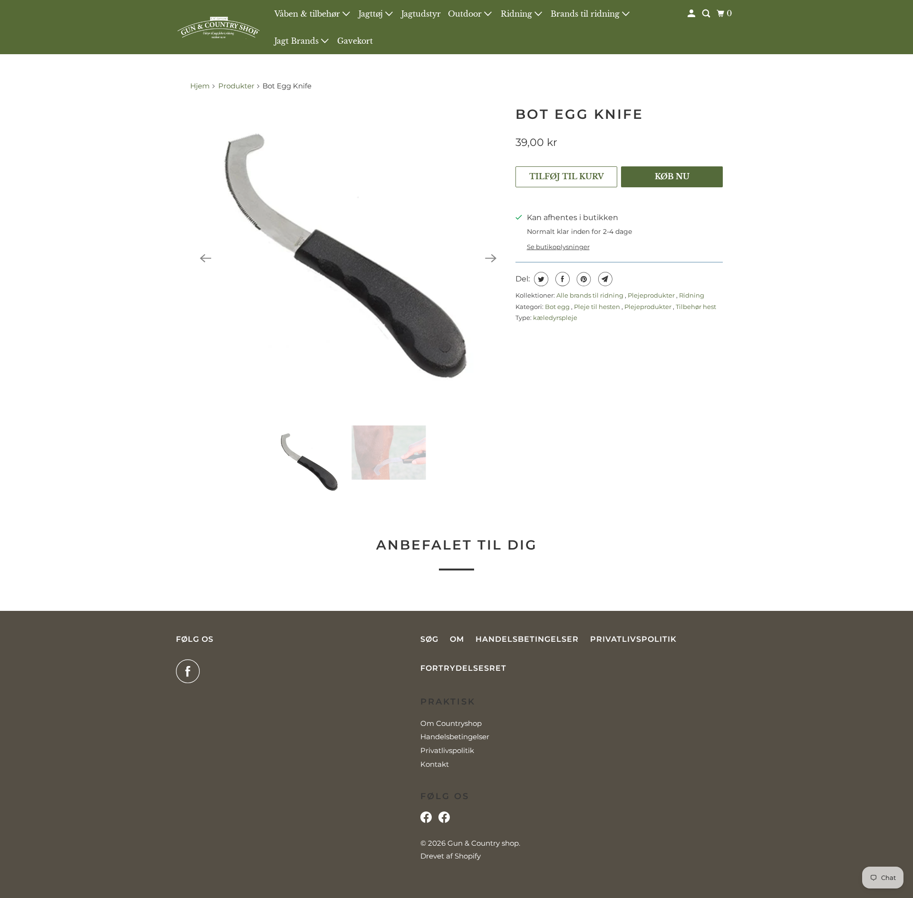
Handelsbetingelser (527, 639)
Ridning (517, 14)
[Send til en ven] (604, 279)
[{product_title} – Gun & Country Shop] (348, 258)
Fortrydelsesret (463, 668)
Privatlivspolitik (633, 639)
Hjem (201, 85)
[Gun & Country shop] (219, 27)
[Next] (490, 258)
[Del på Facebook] (561, 279)
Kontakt (434, 764)
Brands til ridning (586, 14)
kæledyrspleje (555, 317)
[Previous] (205, 258)
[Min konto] (692, 13)
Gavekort (355, 41)
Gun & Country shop (483, 843)
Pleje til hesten (598, 306)
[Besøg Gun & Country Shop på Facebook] (444, 819)
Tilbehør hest (696, 306)
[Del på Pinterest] (582, 279)
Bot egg (558, 306)
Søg (429, 639)
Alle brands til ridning (590, 295)
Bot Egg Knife (579, 114)
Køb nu (672, 176)
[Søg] (706, 13)
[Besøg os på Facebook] (426, 819)
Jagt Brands (297, 41)
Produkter (236, 85)
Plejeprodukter (652, 295)
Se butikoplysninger (558, 247)
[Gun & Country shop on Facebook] (190, 671)
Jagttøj (372, 14)
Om (457, 639)
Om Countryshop (451, 723)
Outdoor (466, 14)
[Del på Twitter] (540, 279)
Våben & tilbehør (308, 14)
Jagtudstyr (421, 14)
